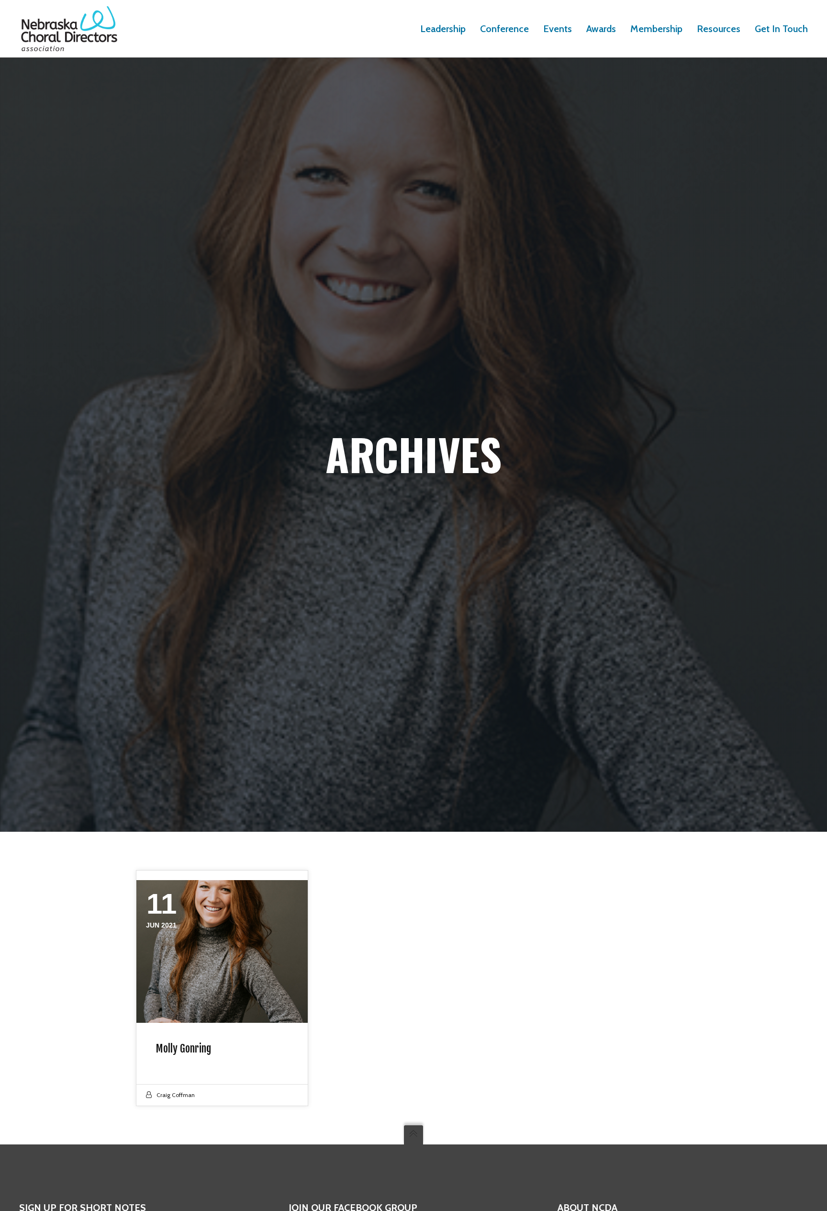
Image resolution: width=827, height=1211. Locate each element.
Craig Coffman (175, 1094)
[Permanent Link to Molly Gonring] (222, 951)
